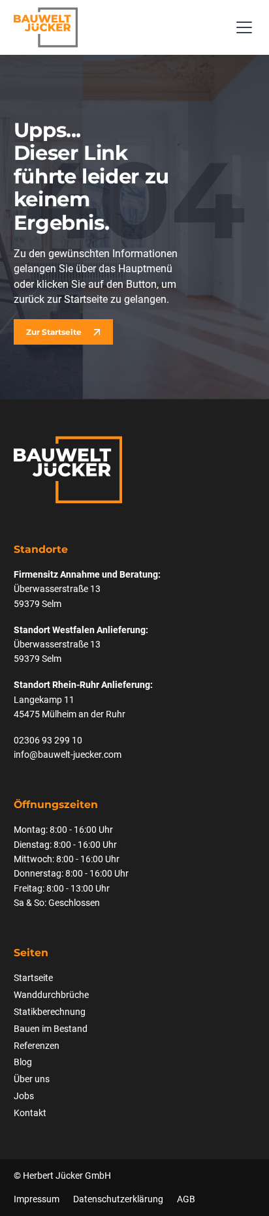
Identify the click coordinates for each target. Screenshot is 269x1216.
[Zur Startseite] (46, 27)
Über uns (32, 1079)
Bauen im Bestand (50, 1028)
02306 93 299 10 (48, 740)
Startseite (33, 978)
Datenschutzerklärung (118, 1199)
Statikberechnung (50, 1011)
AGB (186, 1199)
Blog (23, 1062)
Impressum (36, 1199)
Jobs (24, 1096)
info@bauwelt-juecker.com (67, 754)
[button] (242, 27)
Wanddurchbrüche (51, 995)
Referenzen (36, 1045)
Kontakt (30, 1113)
